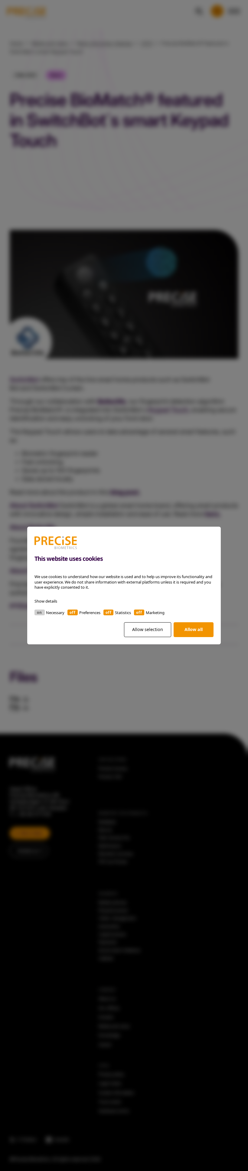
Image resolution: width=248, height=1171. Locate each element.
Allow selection (147, 629)
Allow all (193, 629)
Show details (45, 601)
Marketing (155, 612)
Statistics (123, 612)
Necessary (55, 612)
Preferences (89, 612)
